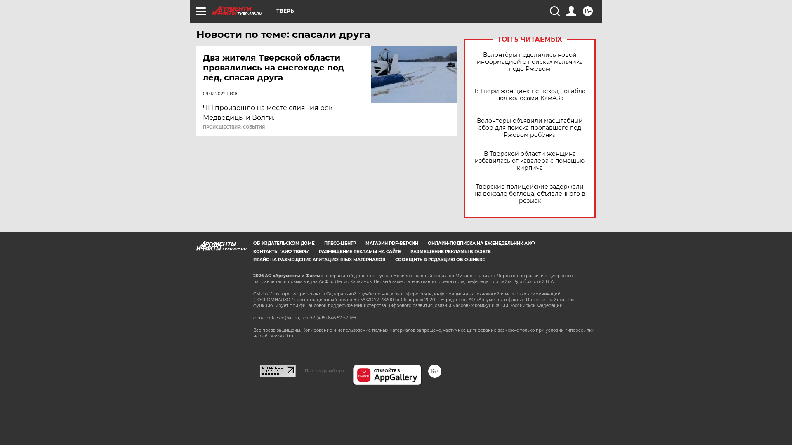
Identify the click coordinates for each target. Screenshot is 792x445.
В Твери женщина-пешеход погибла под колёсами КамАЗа (529, 95)
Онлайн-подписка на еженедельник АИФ (481, 243)
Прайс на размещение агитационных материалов (319, 259)
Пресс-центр (340, 243)
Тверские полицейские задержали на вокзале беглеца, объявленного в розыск (529, 193)
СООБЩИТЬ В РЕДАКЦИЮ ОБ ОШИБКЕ (440, 259)
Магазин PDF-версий (391, 243)
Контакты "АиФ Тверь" (281, 251)
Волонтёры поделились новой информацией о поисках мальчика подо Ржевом (530, 62)
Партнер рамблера (324, 370)
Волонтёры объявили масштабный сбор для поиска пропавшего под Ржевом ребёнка (530, 127)
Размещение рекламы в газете (450, 251)
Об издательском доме (284, 243)
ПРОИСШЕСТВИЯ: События (234, 127)
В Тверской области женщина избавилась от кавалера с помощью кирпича (530, 160)
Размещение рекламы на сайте (360, 251)
